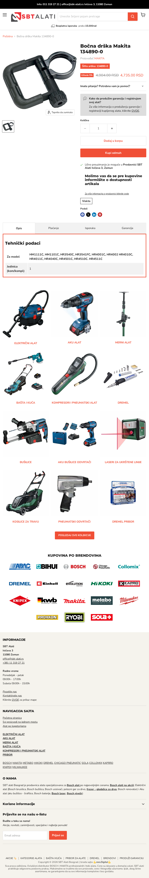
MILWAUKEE (19, 767)
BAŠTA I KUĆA (54, 858)
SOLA (85, 763)
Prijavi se (58, 835)
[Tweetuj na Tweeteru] (88, 214)
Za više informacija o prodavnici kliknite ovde (107, 193)
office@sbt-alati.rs (13, 659)
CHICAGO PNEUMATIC (67, 763)
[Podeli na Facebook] (82, 214)
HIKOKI (38, 763)
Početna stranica (12, 718)
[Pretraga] (133, 16)
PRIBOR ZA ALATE (76, 858)
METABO (28, 763)
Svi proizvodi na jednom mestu (20, 722)
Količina (84, 120)
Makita (86, 201)
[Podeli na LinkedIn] (94, 214)
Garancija (127, 228)
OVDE (135, 111)
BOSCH (7, 763)
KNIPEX (7, 767)
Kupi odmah (113, 153)
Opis (19, 228)
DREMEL (48, 763)
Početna (8, 36)
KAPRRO (108, 763)
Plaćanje (53, 228)
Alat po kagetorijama (14, 726)
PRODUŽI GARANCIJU (132, 858)
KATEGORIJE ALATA (31, 858)
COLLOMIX (95, 763)
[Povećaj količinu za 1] (112, 128)
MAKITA (99, 58)
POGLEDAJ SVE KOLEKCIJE (74, 535)
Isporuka (90, 228)
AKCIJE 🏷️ (11, 858)
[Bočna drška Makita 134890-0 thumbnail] (8, 126)
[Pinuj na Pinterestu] (100, 214)
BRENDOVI (109, 858)
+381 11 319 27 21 (14, 663)
